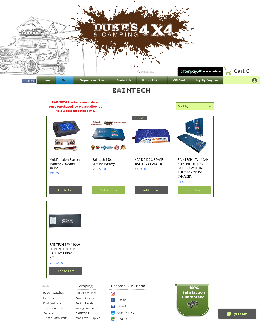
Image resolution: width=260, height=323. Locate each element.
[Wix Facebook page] (113, 300)
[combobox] (195, 106)
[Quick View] (66, 135)
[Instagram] (113, 294)
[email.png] (113, 306)
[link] (238, 71)
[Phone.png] (113, 313)
